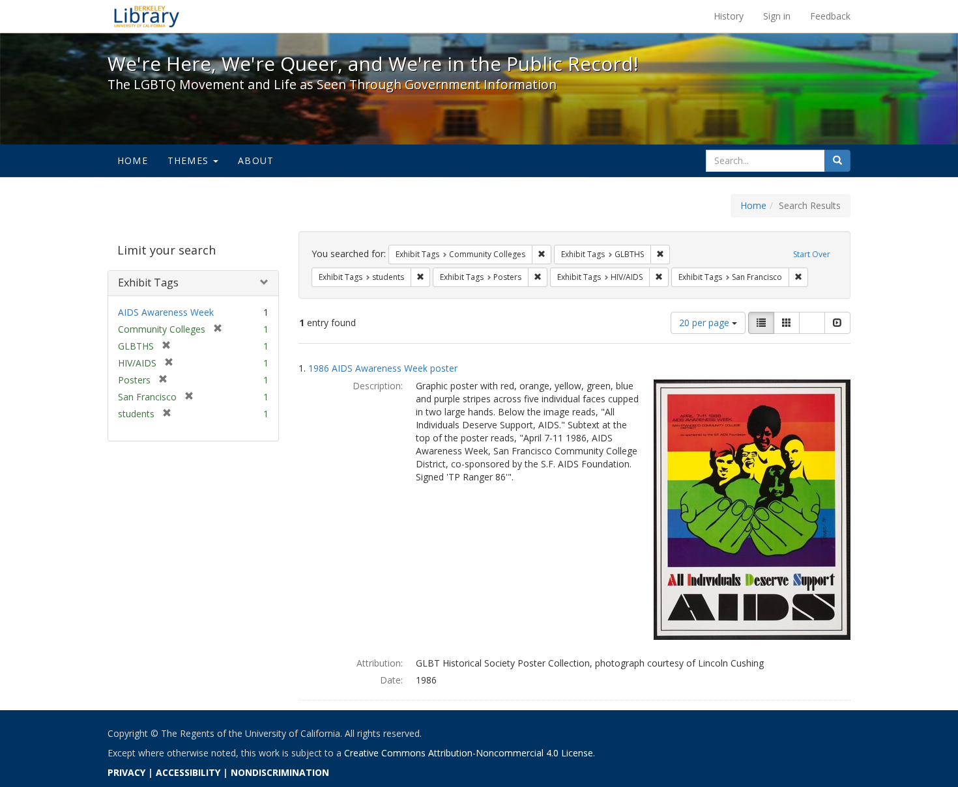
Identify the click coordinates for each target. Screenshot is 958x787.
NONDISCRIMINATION (280, 772)
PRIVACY (126, 772)
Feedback (830, 16)
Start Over (811, 254)
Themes (189, 160)
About (256, 160)
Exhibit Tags (148, 282)
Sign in (777, 16)
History (729, 16)
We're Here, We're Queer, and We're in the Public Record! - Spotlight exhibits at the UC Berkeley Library (147, 16)
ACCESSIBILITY (188, 772)
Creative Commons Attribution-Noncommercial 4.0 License (468, 753)
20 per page (705, 322)
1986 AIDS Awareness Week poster (382, 368)
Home (132, 160)
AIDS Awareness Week (166, 312)
